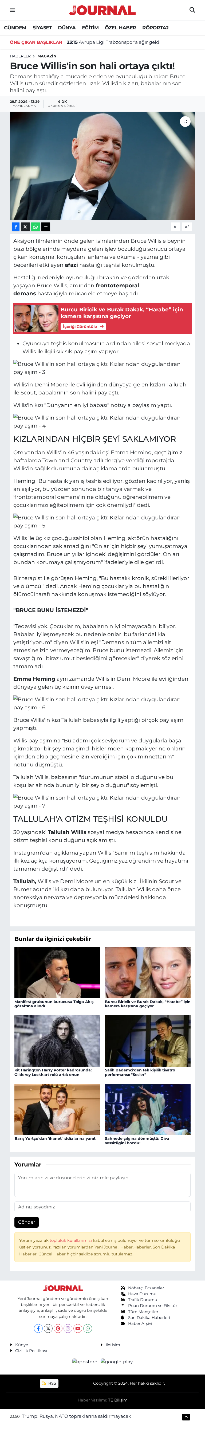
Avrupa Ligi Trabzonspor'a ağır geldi (114, 42)
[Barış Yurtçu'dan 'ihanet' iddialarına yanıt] (57, 1109)
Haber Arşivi (140, 1323)
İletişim (113, 1344)
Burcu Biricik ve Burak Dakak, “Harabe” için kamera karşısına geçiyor (148, 1004)
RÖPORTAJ (155, 28)
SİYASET (42, 28)
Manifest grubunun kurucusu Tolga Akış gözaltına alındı (53, 1004)
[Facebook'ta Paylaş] (15, 226)
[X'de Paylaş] (25, 226)
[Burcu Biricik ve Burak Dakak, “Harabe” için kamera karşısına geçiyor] (148, 972)
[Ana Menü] (12, 10)
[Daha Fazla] (45, 226)
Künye (21, 1344)
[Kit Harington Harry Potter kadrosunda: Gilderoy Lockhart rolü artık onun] (57, 1040)
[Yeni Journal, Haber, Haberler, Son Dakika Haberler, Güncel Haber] (102, 9)
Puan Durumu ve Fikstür (152, 1305)
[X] (48, 1328)
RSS (51, 1383)
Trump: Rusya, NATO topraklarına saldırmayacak (76, 1416)
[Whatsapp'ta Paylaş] (35, 226)
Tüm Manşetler (143, 1311)
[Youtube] (77, 1328)
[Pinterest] (58, 1328)
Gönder (26, 1222)
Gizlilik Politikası (31, 1350)
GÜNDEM (15, 28)
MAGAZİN (46, 56)
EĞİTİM (90, 28)
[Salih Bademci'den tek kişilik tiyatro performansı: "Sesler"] (148, 1040)
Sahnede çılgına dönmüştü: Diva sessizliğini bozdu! (137, 1140)
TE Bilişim (118, 1400)
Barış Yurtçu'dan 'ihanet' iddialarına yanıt (55, 1138)
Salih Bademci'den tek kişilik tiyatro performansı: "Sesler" (140, 1072)
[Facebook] (38, 1328)
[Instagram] (68, 1328)
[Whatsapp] (87, 1328)
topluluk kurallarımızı (71, 1240)
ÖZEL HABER (120, 28)
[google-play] (117, 1361)
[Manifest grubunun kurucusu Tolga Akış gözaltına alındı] (57, 972)
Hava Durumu (142, 1293)
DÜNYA (67, 28)
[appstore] (85, 1361)
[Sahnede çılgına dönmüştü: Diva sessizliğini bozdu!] (148, 1109)
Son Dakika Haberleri (149, 1317)
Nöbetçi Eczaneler (146, 1288)
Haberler (20, 56)
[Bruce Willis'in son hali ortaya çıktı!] (102, 166)
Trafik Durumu (142, 1299)
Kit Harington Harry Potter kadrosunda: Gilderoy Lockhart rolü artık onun (53, 1072)
